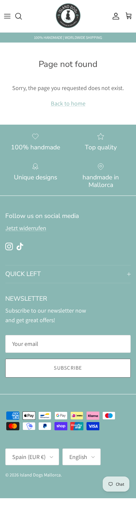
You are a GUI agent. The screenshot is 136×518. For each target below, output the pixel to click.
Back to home (68, 103)
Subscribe (68, 367)
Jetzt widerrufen (25, 228)
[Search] (22, 16)
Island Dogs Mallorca (40, 475)
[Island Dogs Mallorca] (68, 16)
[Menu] (7, 16)
